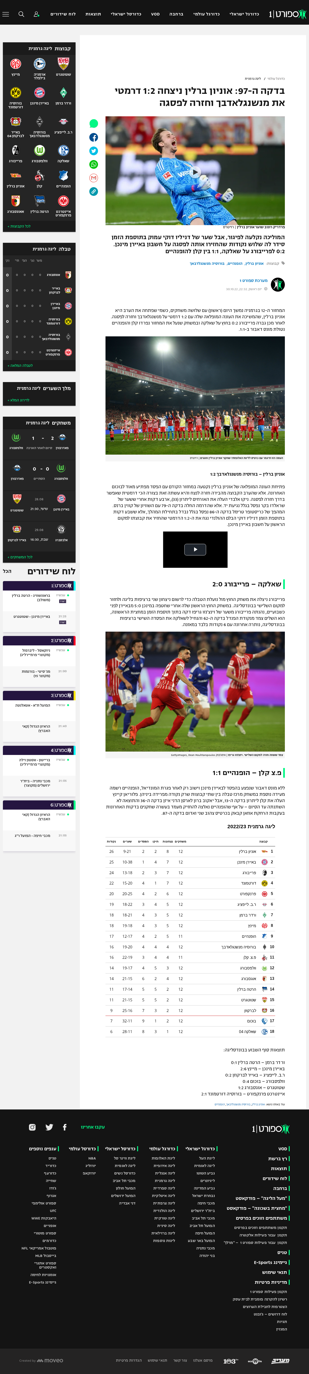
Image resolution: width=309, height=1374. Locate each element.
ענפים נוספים (42, 1148)
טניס (282, 1252)
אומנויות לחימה (43, 1275)
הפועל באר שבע (201, 1241)
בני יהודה (207, 1256)
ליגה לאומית (204, 1166)
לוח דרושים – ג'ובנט (270, 1314)
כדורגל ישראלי (244, 14)
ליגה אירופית (164, 1166)
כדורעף (50, 1173)
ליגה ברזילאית (163, 1233)
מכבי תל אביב (203, 1218)
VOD (155, 14)
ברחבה (176, 14)
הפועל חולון (125, 1188)
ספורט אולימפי (44, 1203)
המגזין (281, 1329)
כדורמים (49, 1241)
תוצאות (93, 14)
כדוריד (50, 1166)
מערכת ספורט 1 (253, 281)
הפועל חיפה (205, 1233)
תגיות (282, 1322)
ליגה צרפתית (164, 1203)
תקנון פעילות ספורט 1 (268, 1292)
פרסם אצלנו (202, 1360)
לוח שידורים (63, 14)
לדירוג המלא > (18, 400)
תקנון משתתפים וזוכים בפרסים (260, 1228)
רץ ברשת (277, 1158)
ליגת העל (207, 1158)
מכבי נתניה (205, 1248)
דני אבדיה (127, 1203)
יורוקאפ (89, 1173)
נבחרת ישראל (203, 1196)
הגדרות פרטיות (128, 1360)
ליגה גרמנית (253, 79)
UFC (53, 1211)
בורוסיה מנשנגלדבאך (207, 263)
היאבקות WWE (43, 1218)
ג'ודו (52, 1188)
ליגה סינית (166, 1226)
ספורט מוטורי (45, 1233)
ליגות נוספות (164, 1241)
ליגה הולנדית (164, 1211)
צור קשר (179, 1360)
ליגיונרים (207, 1181)
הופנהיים (235, 263)
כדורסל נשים (124, 1173)
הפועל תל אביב (202, 1226)
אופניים (50, 1226)
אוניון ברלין (255, 263)
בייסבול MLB (45, 1256)
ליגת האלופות (163, 1158)
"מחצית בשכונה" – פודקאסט (257, 1208)
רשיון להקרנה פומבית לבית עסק (260, 1299)
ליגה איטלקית (163, 1196)
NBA (92, 1158)
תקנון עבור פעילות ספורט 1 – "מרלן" (255, 1243)
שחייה (51, 1181)
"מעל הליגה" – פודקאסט (261, 1198)
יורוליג (90, 1166)
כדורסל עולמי (82, 1148)
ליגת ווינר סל (124, 1158)
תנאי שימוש (274, 1272)
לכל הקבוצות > (19, 226)
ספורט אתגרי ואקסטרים (45, 1265)
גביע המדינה (204, 1188)
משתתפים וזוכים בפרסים (261, 1218)
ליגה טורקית (164, 1218)
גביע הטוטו (206, 1173)
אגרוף (51, 1196)
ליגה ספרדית (164, 1188)
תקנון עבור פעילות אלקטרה (263, 1235)
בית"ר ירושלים (203, 1211)
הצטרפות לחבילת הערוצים (265, 1307)
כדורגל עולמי (206, 14)
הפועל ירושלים (123, 1196)
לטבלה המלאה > (20, 366)
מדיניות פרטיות (271, 1282)
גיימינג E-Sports (270, 1262)
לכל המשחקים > (20, 557)
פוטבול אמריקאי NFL (38, 1248)
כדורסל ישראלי (126, 14)
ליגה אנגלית (165, 1173)
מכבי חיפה (206, 1203)
